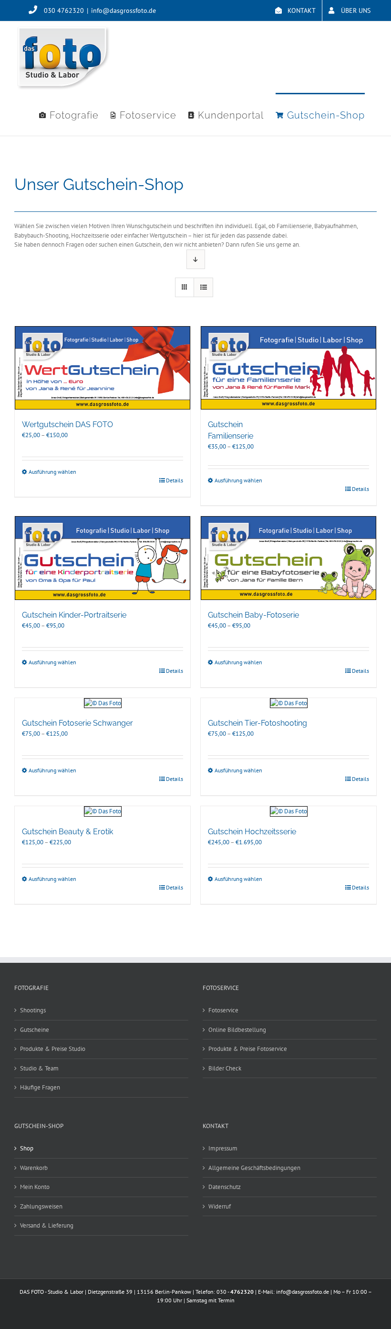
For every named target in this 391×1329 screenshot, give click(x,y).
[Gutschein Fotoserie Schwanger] (102, 703)
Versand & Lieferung (46, 1225)
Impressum (222, 1148)
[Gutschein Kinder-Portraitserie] (102, 558)
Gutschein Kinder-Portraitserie (74, 615)
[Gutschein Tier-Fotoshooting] (288, 703)
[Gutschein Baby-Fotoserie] (288, 558)
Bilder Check (224, 1068)
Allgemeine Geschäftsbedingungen (254, 1168)
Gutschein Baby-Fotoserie (253, 615)
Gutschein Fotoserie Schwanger (77, 723)
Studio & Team (39, 1068)
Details (174, 480)
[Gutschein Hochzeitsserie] (288, 811)
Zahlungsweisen (41, 1206)
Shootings (33, 1010)
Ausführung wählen (52, 471)
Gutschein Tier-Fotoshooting (257, 723)
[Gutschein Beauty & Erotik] (102, 811)
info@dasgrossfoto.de (123, 10)
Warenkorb (34, 1168)
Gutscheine (34, 1030)
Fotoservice (223, 1010)
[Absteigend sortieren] (195, 259)
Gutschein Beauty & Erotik (67, 831)
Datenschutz (224, 1187)
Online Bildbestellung (237, 1030)
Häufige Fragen (40, 1087)
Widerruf (219, 1206)
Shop (26, 1148)
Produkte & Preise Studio (52, 1049)
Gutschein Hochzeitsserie (252, 831)
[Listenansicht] (203, 287)
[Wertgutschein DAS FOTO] (102, 368)
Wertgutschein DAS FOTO (67, 424)
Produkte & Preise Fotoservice (247, 1049)
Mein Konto (35, 1187)
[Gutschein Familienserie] (288, 368)
